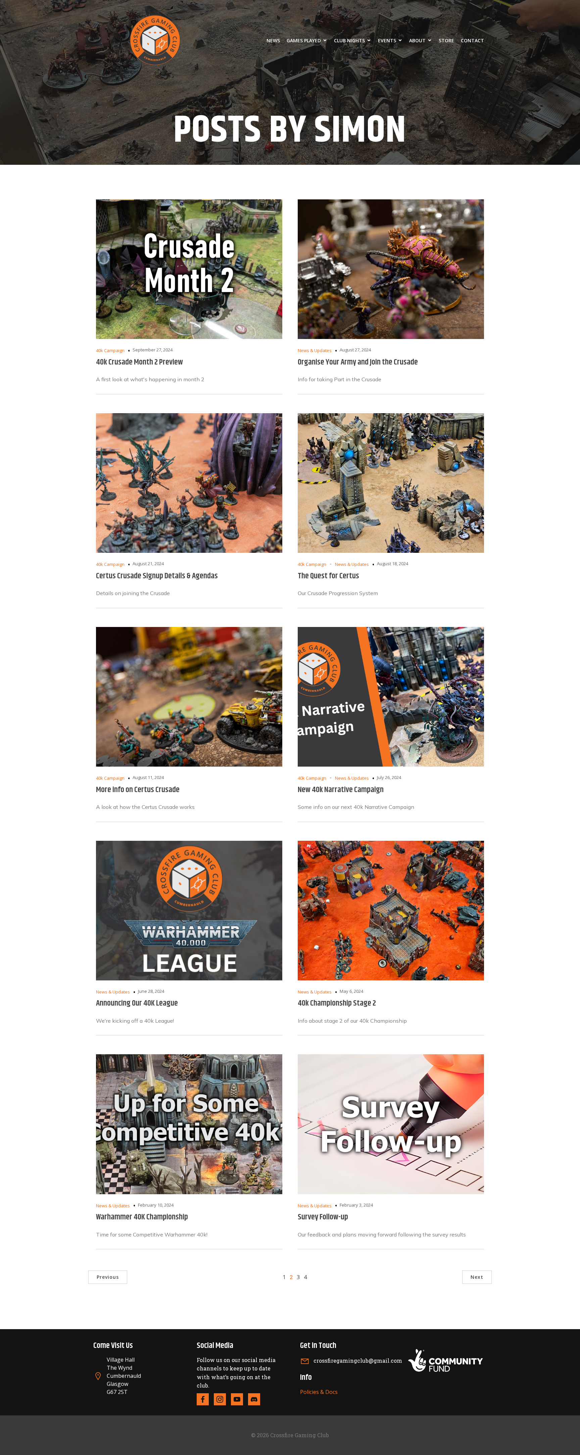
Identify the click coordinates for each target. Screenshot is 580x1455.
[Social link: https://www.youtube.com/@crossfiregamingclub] (239, 1399)
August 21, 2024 (148, 564)
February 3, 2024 (356, 1205)
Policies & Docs (319, 1392)
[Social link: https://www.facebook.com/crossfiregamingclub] (205, 1399)
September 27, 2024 (153, 350)
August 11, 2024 (148, 777)
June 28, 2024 (151, 991)
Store (446, 40)
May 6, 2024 (351, 991)
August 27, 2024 (355, 350)
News (273, 40)
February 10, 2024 (156, 1205)
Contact (472, 40)
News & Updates (315, 350)
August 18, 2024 (392, 564)
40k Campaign (110, 350)
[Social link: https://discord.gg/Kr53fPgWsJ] (256, 1399)
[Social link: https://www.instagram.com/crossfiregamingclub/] (222, 1399)
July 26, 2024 (389, 777)
